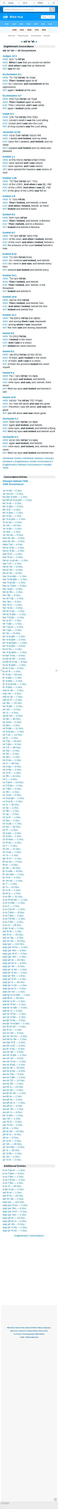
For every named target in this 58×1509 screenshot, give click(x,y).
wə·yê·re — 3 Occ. (13, 1105)
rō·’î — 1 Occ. (10, 846)
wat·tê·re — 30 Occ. (13, 998)
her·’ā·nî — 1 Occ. (13, 604)
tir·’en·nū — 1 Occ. (13, 880)
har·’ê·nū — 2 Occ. (13, 557)
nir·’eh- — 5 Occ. (12, 709)
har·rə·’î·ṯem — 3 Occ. (15, 585)
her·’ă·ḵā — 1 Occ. (13, 589)
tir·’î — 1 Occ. (10, 884)
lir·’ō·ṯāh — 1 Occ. (12, 677)
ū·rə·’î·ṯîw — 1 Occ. (13, 922)
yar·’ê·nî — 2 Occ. (12, 1121)
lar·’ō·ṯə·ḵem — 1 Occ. (15, 652)
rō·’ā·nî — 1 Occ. (12, 817)
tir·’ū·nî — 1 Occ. (12, 890)
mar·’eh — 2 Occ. (12, 693)
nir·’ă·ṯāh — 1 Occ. (13, 706)
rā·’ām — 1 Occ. (11, 725)
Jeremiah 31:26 (11, 132)
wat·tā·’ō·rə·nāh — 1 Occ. (17, 995)
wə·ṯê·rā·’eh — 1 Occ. (14, 1093)
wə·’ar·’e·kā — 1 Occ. (14, 1017)
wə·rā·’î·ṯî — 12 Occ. (14, 1080)
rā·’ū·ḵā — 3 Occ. (12, 766)
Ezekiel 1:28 (9, 178)
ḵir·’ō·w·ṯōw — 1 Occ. (14, 519)
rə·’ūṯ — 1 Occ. (11, 807)
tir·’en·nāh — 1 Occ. (13, 874)
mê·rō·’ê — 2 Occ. (13, 700)
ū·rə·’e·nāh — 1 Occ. (14, 903)
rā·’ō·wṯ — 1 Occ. (12, 760)
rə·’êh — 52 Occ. (12, 776)
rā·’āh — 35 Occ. (12, 719)
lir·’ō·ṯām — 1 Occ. (13, 681)
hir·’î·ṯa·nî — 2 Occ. (13, 627)
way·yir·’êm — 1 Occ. (14, 976)
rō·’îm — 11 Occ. (12, 849)
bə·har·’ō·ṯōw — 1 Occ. (15, 497)
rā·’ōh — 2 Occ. (11, 753)
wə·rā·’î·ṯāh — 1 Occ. (14, 1077)
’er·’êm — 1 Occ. (12, 531)
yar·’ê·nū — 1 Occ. (13, 1125)
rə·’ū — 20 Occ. (11, 804)
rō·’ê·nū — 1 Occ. (12, 842)
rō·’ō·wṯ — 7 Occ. (12, 852)
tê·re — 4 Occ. (10, 864)
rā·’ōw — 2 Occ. (11, 750)
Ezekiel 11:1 (9, 315)
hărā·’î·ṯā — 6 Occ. (13, 544)
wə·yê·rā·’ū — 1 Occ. (14, 1102)
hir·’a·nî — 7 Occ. (12, 620)
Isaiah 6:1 (8, 114)
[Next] (54, 676)
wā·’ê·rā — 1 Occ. (12, 931)
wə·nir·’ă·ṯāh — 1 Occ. (15, 1055)
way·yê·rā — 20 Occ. (14, 960)
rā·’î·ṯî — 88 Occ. (12, 747)
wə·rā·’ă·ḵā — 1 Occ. (14, 1064)
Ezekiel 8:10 (9, 254)
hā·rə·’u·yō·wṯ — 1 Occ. (15, 560)
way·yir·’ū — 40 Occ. (14, 982)
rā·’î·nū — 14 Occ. (13, 734)
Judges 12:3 (10, 56)
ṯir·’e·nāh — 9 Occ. (13, 871)
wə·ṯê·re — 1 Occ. (12, 1096)
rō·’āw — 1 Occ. (11, 820)
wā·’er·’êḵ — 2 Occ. (13, 937)
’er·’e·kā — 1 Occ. (12, 528)
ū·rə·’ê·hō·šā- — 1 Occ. (15, 899)
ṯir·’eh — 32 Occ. (12, 868)
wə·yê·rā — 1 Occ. (13, 1099)
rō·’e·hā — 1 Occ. (12, 836)
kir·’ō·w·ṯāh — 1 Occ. (14, 636)
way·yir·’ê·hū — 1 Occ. (15, 972)
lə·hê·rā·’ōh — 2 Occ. (14, 658)
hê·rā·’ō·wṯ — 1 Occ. (14, 611)
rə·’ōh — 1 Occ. (11, 792)
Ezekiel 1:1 (9, 156)
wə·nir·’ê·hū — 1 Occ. (14, 1061)
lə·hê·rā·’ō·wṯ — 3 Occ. (15, 661)
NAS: (5, 62)
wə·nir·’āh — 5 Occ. (13, 1052)
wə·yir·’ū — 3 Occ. (13, 1112)
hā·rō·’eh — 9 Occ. (13, 566)
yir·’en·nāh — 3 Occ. (14, 1147)
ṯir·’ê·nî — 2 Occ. (12, 877)
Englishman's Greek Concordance (33, 461)
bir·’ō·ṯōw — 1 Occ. (13, 512)
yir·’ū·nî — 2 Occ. (12, 1159)
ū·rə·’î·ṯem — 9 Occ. (14, 912)
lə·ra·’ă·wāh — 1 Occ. (14, 665)
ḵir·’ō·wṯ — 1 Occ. (12, 516)
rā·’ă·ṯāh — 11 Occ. (13, 728)
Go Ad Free (5, 1503)
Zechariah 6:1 (10, 437)
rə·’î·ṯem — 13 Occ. (13, 782)
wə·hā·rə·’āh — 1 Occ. (15, 1039)
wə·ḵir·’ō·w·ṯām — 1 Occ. (16, 1023)
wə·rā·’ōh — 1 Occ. (13, 1083)
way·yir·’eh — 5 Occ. (14, 966)
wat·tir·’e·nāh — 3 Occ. (15, 1007)
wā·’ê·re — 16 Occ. (13, 934)
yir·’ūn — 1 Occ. (11, 1156)
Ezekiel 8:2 (9, 214)
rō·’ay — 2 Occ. (11, 814)
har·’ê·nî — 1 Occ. (13, 554)
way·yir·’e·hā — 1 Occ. (15, 969)
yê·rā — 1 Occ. (11, 1128)
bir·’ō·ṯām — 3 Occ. (13, 506)
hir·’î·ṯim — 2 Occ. (12, 630)
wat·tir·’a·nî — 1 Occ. (14, 1001)
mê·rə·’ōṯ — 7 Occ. (13, 696)
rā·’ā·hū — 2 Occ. (12, 722)
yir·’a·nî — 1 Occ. (12, 1140)
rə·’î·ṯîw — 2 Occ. (12, 788)
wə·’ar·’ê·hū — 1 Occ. (14, 1014)
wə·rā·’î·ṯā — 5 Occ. (13, 1074)
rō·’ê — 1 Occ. (10, 830)
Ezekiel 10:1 (9, 275)
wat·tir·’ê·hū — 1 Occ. (14, 1004)
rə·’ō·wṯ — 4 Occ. (12, 795)
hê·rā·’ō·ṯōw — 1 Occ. (14, 614)
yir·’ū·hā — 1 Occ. (12, 1153)
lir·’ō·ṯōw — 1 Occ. (13, 687)
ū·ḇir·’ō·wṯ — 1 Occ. (13, 928)
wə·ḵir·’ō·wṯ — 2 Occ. (14, 1020)
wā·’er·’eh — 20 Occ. (14, 941)
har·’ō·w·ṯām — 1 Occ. (15, 576)
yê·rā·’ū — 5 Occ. (12, 1134)
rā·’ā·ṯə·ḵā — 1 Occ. (14, 731)
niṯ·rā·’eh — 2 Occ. (13, 715)
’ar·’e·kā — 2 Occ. (12, 490)
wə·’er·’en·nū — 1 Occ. (15, 1036)
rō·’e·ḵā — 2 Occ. (12, 833)
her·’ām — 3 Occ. (12, 601)
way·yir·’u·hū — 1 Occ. (15, 985)
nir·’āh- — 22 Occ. (12, 703)
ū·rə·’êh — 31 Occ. (13, 896)
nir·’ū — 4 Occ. (11, 712)
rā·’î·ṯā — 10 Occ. (12, 741)
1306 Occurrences (13, 484)
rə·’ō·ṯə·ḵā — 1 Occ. (14, 798)
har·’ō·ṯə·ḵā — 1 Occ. (14, 582)
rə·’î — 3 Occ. (10, 779)
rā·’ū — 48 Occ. (11, 763)
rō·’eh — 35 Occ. (12, 826)
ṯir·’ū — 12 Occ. (11, 887)
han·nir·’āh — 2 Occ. (14, 538)
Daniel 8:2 (8, 333)
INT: (5, 68)
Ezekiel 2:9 (9, 196)
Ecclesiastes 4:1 (12, 74)
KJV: (5, 65)
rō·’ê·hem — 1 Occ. (13, 839)
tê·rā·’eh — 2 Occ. (13, 861)
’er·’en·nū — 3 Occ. (13, 535)
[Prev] (3, 676)
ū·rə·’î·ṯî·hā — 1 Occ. (14, 918)
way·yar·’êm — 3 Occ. (15, 950)
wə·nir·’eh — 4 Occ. (13, 1058)
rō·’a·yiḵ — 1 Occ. (12, 823)
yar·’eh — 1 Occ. (12, 1118)
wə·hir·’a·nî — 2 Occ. (14, 1045)
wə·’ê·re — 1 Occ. (12, 1029)
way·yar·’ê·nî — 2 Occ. (15, 953)
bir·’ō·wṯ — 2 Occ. (12, 503)
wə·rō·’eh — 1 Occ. (13, 1090)
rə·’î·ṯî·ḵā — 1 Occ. (13, 785)
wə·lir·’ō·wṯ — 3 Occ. (14, 1049)
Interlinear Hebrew (33, 458)
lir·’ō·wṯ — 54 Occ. (13, 674)
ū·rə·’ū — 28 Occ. (12, 925)
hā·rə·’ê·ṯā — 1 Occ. (14, 547)
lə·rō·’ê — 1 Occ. (12, 671)
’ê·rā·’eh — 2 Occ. (12, 522)
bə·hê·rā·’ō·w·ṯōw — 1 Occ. (18, 500)
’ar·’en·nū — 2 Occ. (13, 493)
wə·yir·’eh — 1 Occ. (13, 1109)
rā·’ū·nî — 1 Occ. (12, 773)
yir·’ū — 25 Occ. (11, 1150)
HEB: (5, 59)
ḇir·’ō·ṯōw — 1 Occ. (13, 1115)
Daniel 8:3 (8, 372)
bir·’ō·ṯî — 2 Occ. (12, 509)
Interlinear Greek (12, 458)
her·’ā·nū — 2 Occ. (13, 608)
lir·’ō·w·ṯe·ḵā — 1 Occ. (15, 684)
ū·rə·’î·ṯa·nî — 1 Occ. (14, 909)
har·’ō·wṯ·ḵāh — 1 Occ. (15, 579)
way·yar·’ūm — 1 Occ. (15, 956)
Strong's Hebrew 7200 (15, 481)
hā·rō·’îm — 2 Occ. (13, 570)
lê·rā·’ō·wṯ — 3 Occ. (13, 668)
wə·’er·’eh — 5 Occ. (13, 1033)
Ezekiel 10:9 (9, 296)
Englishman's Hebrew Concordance (22, 464)
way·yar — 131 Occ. (14, 944)
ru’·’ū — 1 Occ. (11, 855)
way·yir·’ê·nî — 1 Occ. (15, 979)
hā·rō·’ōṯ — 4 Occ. (13, 573)
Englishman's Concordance (29, 1235)
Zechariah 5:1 (10, 418)
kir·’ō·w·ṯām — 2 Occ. (14, 639)
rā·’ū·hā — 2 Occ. (12, 769)
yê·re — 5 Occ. (11, 1137)
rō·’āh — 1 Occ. (11, 811)
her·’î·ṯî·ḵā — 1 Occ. (14, 617)
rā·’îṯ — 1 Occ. (10, 738)
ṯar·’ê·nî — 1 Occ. (12, 858)
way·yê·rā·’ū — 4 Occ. (15, 963)
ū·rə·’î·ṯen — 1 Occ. (13, 915)
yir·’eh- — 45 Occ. (12, 1144)
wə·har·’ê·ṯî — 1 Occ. (14, 1042)
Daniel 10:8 (9, 397)
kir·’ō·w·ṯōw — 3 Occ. (14, 646)
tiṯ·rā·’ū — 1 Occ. (12, 893)
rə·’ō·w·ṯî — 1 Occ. (13, 801)
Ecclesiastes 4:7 (12, 95)
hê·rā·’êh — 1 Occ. (13, 592)
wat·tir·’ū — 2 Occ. (13, 1010)
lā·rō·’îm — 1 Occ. (12, 649)
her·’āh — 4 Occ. (12, 595)
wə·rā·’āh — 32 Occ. (14, 1067)
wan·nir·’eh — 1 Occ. (14, 991)
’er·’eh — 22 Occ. (12, 525)
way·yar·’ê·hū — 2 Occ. (15, 947)
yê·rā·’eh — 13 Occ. (13, 1131)
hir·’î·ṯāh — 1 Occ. (12, 623)
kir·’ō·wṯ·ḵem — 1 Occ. (15, 643)
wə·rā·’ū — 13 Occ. (13, 1087)
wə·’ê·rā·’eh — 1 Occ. (14, 1026)
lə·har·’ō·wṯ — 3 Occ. (14, 655)
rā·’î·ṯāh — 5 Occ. (12, 744)
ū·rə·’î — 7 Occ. (11, 906)
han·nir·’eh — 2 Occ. (14, 541)
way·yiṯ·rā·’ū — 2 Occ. (15, 988)
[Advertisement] (29, 1288)
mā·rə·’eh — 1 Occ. (13, 690)
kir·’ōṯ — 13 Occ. (12, 633)
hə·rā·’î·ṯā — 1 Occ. (13, 598)
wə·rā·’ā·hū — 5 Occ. (14, 1071)
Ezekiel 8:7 (9, 232)
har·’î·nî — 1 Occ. (12, 563)
